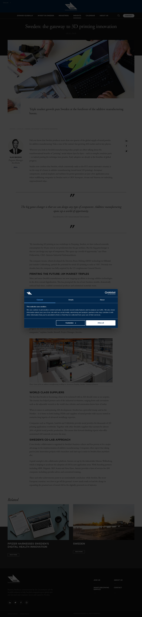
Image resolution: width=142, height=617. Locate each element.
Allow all (101, 323)
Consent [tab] (40, 300)
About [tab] (102, 300)
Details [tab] (71, 300)
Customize (69, 323)
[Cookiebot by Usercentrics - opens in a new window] (106, 293)
